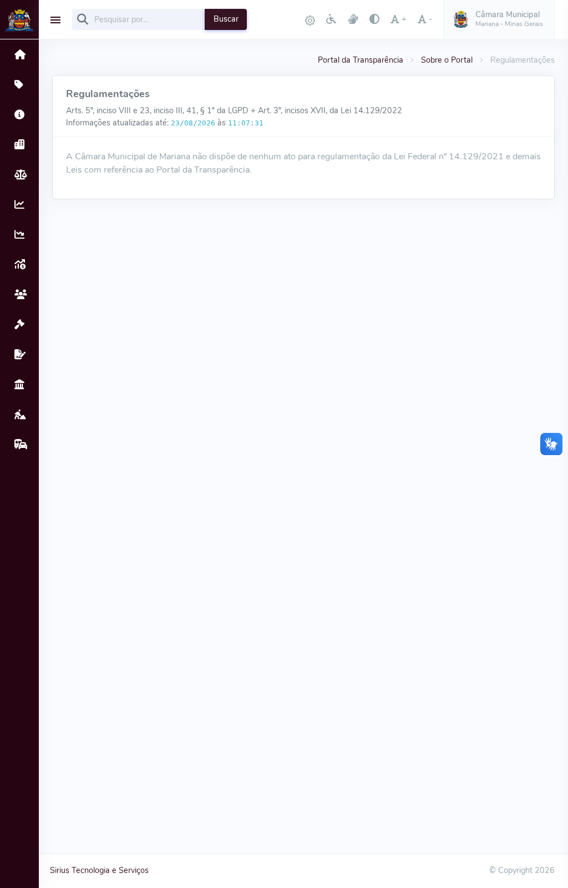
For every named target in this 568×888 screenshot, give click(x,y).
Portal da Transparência (360, 59)
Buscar (226, 18)
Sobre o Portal (447, 59)
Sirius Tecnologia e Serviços (99, 870)
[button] (499, 19)
